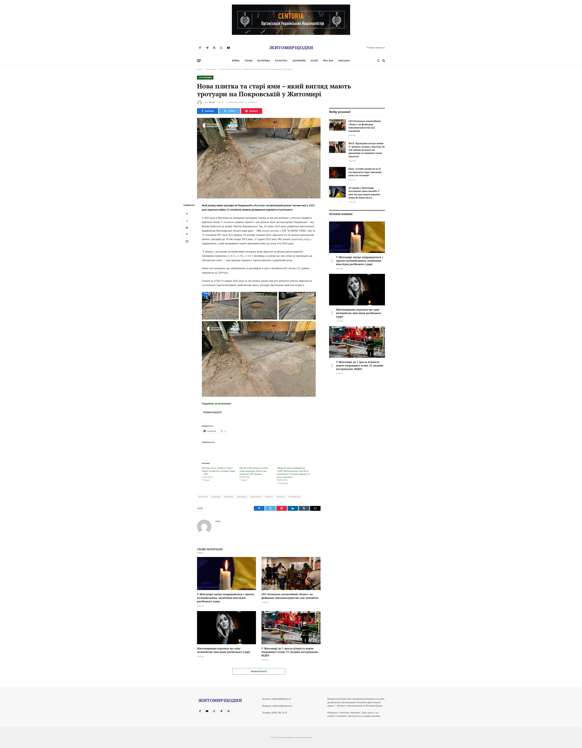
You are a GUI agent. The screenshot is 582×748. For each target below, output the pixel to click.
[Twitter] (186, 220)
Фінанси (281, 496)
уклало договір (270, 230)
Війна (236, 60)
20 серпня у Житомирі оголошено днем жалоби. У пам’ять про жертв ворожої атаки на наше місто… (364, 192)
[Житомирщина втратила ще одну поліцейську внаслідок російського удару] (226, 627)
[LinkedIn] (186, 227)
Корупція (216, 496)
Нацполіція (255, 496)
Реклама (344, 60)
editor (212, 102)
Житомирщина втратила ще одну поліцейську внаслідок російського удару (223, 650)
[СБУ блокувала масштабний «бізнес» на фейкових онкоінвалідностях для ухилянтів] (290, 573)
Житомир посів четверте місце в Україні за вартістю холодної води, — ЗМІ (218, 471)
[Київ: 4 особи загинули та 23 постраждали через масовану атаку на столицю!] (337, 172)
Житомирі (259, 205)
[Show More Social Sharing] (266, 111)
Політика (264, 60)
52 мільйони (227, 222)
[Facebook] (186, 213)
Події (314, 60)
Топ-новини (205, 77)
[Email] (186, 241)
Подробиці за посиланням (216, 403)
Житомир (203, 496)
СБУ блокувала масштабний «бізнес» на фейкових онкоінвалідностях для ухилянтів (289, 595)
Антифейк (299, 60)
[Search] (383, 60)
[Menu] (199, 60)
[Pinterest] (186, 234)
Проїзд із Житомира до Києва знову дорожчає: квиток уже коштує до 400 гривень (253, 471)
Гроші (249, 60)
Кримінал (241, 496)
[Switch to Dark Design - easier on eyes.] (378, 60)
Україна (269, 496)
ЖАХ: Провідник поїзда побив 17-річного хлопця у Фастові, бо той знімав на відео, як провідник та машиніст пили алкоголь (366, 150)
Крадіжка (228, 496)
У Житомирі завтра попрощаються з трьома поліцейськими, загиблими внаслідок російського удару (225, 597)
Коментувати (259, 671)
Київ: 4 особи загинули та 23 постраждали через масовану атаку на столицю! (365, 172)
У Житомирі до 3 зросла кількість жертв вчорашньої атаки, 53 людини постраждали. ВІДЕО (289, 652)
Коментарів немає (236, 102)
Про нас (328, 60)
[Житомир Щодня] (291, 47)
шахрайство (294, 496)
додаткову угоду (300, 239)
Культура (281, 60)
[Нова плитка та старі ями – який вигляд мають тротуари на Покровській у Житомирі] (259, 158)
